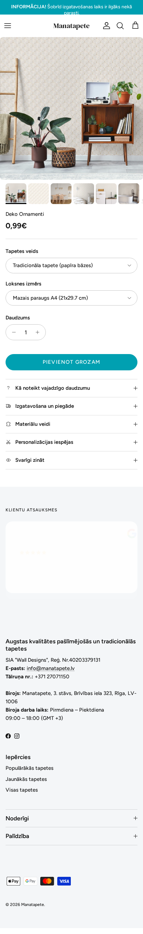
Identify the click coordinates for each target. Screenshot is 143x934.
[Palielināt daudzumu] (39, 332)
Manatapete (32, 904)
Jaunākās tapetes (26, 779)
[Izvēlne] (7, 25)
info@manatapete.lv (51, 668)
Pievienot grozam (71, 362)
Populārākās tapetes (29, 768)
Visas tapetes (22, 790)
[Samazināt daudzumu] (12, 332)
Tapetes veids (22, 251)
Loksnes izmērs (23, 284)
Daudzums (18, 318)
